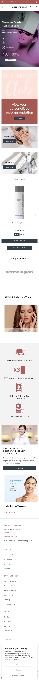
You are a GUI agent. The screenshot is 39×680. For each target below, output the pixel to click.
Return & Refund (10, 590)
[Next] (37, 40)
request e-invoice (11, 604)
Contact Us (8, 631)
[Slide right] (24, 283)
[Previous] (2, 40)
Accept (18, 665)
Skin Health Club (10, 560)
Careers (7, 626)
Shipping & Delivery (11, 586)
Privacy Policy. (13, 659)
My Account (8, 555)
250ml (16, 234)
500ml (22, 234)
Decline (18, 670)
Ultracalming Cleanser (19, 223)
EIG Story (7, 622)
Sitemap (7, 600)
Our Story (7, 617)
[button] (2, 7)
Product (7, 569)
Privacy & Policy (10, 581)
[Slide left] (15, 283)
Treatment (8, 564)
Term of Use (8, 595)
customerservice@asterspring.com (18, 541)
